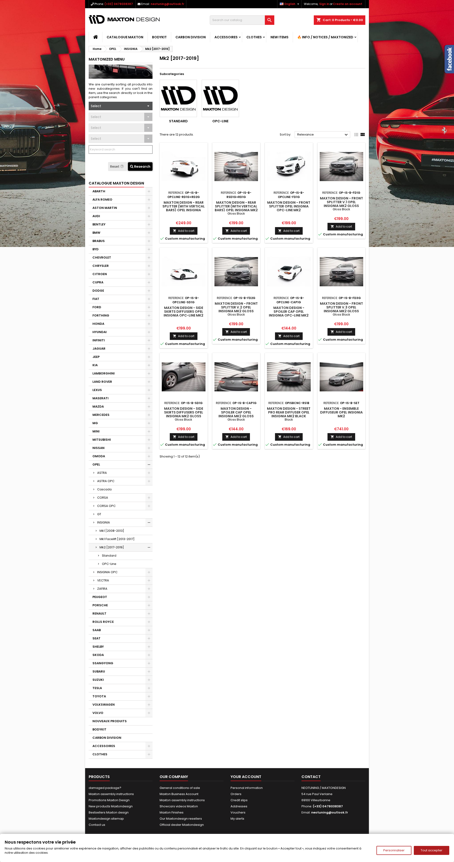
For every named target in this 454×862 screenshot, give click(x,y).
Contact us (97, 824)
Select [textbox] (96, 106)
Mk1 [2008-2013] (112, 530)
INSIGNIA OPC (107, 572)
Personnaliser (394, 850)
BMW (96, 232)
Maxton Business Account (179, 794)
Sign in (324, 4)
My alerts (237, 818)
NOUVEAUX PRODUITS (109, 721)
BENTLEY (98, 224)
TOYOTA (99, 696)
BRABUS (98, 241)
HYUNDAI (99, 332)
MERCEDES (100, 415)
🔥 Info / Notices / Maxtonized (325, 37)
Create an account (347, 4)
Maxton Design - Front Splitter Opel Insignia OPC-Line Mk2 (288, 206)
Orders (236, 794)
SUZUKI (98, 679)
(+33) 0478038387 (119, 4)
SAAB (96, 630)
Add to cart (183, 231)
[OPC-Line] (220, 98)
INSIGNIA (103, 522)
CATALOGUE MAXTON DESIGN (116, 183)
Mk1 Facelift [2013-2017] (117, 539)
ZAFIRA (102, 588)
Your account (246, 776)
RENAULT (99, 613)
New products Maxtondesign (111, 806)
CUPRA (97, 282)
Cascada (104, 489)
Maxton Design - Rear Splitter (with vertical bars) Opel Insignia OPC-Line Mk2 (183, 208)
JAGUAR (98, 348)
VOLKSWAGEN (103, 704)
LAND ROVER (102, 381)
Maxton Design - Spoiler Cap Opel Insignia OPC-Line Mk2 (289, 311)
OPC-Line (109, 564)
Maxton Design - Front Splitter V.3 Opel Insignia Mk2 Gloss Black (341, 309)
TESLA (97, 688)
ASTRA (102, 473)
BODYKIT (159, 37)
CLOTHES (254, 37)
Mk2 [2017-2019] (112, 547)
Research (141, 166)
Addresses (239, 806)
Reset (115, 166)
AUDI (96, 216)
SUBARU (98, 671)
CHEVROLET (101, 257)
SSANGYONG (102, 663)
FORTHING (100, 315)
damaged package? (105, 788)
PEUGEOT (99, 597)
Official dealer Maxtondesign (182, 824)
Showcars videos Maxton (179, 806)
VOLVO (97, 713)
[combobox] (121, 106)
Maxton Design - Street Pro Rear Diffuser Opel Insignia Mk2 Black (288, 412)
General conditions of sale (180, 788)
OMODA (98, 456)
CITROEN (99, 274)
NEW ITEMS (279, 37)
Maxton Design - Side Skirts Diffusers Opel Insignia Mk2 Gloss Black (183, 414)
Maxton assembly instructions (111, 794)
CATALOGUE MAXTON (125, 37)
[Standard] (178, 98)
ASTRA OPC (105, 481)
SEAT (96, 638)
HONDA (98, 323)
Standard (109, 555)
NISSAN (98, 448)
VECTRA (103, 580)
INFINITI (98, 340)
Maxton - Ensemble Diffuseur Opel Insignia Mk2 (341, 412)
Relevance (323, 135)
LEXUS (97, 390)
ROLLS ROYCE (103, 622)
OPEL (96, 464)
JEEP (96, 357)
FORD (96, 307)
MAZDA (98, 406)
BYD (95, 249)
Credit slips (239, 800)
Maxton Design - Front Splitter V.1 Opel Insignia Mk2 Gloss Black (341, 204)
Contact (311, 776)
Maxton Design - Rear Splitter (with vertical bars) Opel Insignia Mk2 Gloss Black (236, 208)
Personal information (247, 788)
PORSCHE (100, 605)
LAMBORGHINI (103, 373)
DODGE (98, 290)
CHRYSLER (100, 266)
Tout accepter (431, 850)
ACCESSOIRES (226, 37)
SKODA (98, 655)
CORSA (102, 497)
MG (95, 423)
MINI (96, 431)
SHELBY (98, 646)
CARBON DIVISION (190, 37)
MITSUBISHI (101, 439)
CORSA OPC (106, 506)
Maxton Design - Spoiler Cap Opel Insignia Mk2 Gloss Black (236, 414)
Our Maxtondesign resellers (181, 818)
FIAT (95, 299)
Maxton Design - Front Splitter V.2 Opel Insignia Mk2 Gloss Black (236, 309)
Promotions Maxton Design (109, 800)
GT (99, 514)
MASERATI (100, 398)
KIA (95, 365)
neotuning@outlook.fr (167, 4)
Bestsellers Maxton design (109, 812)
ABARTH (98, 191)
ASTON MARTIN (104, 208)
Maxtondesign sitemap (106, 818)
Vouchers (238, 812)
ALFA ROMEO (102, 199)
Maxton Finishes (171, 812)
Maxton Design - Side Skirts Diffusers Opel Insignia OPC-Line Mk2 (183, 311)
